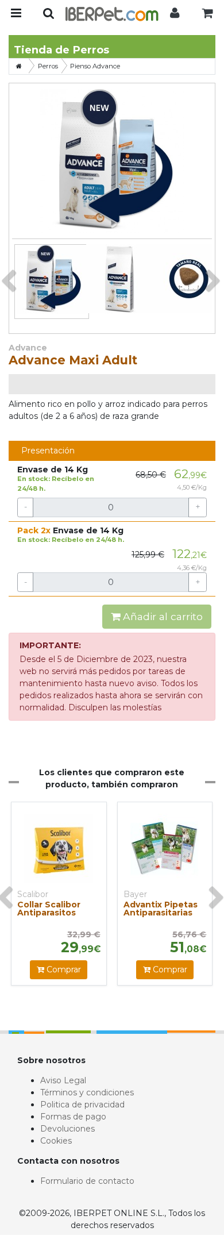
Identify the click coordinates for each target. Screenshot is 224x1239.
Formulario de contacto (87, 1181)
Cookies (56, 1141)
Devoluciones (67, 1128)
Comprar (62, 969)
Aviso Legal (63, 1080)
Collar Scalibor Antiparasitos (48, 908)
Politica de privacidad (82, 1104)
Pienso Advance (95, 66)
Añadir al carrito (161, 616)
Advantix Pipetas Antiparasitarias (160, 908)
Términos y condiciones (87, 1092)
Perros (48, 66)
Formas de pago (73, 1116)
